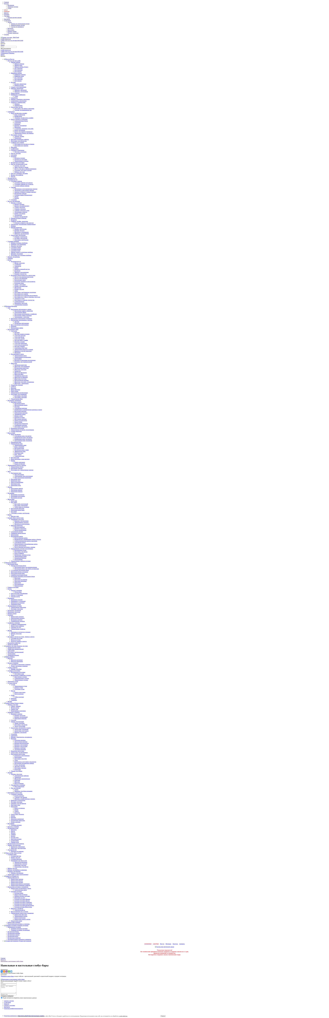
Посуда (162, 944)
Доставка (7, 16)
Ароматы (182, 944)
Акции (10, 22)
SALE (6, 10)
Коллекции (11, 5)
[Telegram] (11, 971)
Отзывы (6, 34)
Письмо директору (13, 33)
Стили (9, 8)
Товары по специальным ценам (20, 23)
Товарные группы (13, 6)
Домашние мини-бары (7, 976)
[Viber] (6, 971)
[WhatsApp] (9, 971)
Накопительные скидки (18, 25)
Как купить (11, 30)
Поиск (2, 42)
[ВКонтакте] (2, 971)
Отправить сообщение (7, 996)
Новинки (7, 11)
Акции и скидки (9, 1001)
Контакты (7, 19)
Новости (6, 1004)
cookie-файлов (123, 1016)
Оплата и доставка (9, 1005)
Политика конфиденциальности (13, 1008)
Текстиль (175, 944)
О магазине (7, 20)
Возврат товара (12, 31)
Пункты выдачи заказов (15, 17)
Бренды (6, 13)
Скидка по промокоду (17, 27)
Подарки (6, 14)
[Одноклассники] (4, 971)
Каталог (6, 3)
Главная (6, 2)
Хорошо (163, 1016)
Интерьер (168, 944)
